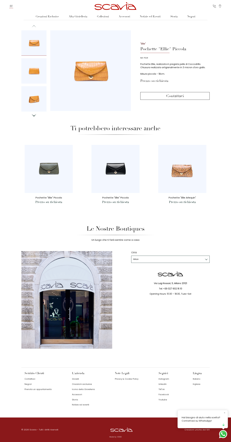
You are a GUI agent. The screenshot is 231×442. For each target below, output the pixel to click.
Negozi (191, 16)
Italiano (196, 378)
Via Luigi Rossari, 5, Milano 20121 (170, 283)
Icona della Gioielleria (83, 389)
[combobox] (170, 259)
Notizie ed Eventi (150, 16)
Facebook (164, 394)
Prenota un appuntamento (38, 389)
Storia (174, 16)
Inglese (196, 384)
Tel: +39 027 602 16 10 (170, 288)
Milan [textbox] (136, 259)
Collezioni (103, 16)
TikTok (162, 389)
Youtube (163, 399)
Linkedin (163, 384)
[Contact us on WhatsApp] (223, 434)
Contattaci (175, 95)
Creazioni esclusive (82, 384)
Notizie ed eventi (80, 404)
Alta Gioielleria (78, 16)
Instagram (164, 378)
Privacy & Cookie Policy (126, 378)
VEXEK (119, 437)
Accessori (124, 16)
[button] (34, 115)
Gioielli (75, 378)
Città (134, 252)
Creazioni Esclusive (47, 16)
